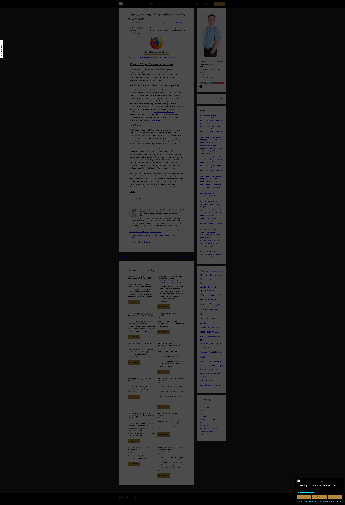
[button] (341, 481)
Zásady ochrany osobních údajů (326, 501)
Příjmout (304, 497)
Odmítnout (319, 497)
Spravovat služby (306, 492)
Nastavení (335, 497)
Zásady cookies (304, 501)
